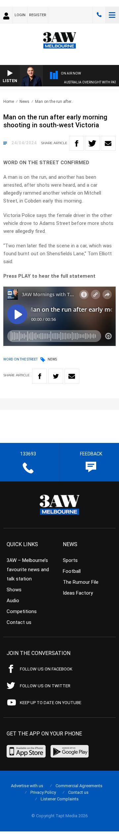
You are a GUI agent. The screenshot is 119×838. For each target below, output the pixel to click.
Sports (70, 560)
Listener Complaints (60, 798)
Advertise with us (27, 785)
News (24, 101)
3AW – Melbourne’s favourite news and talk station (28, 569)
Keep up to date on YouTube (50, 702)
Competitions (22, 611)
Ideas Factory (78, 593)
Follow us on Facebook (46, 669)
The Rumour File (81, 582)
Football (72, 571)
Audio (13, 601)
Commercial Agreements (79, 785)
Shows (14, 590)
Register (37, 15)
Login (20, 15)
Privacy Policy (43, 792)
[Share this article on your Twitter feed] (92, 143)
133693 (99, 15)
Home (8, 101)
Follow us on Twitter (45, 685)
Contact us (19, 622)
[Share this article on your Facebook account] (76, 143)
